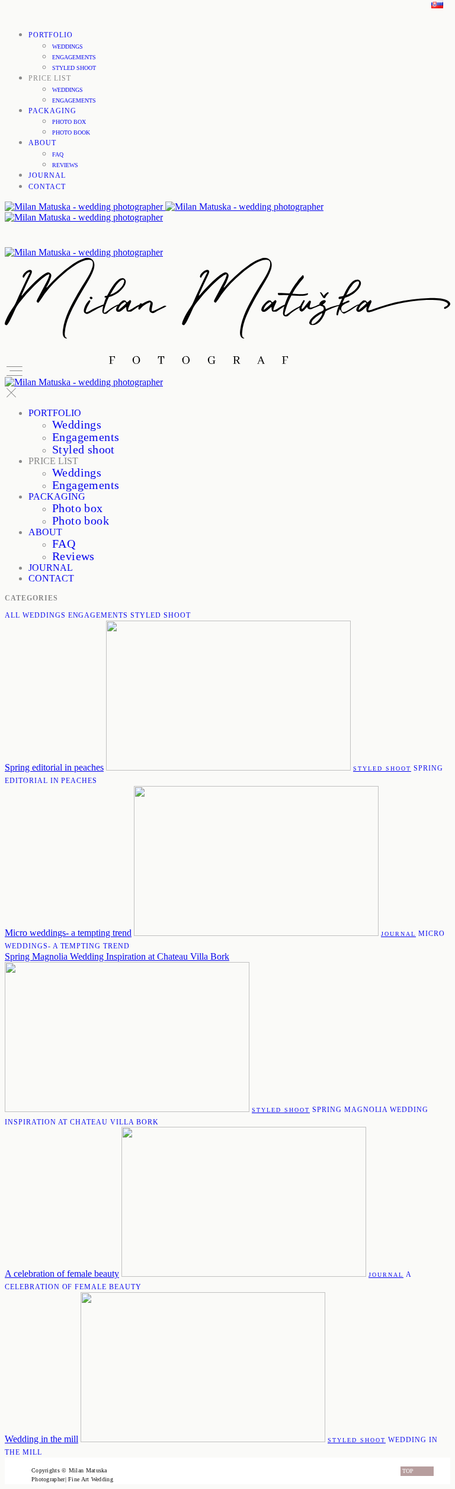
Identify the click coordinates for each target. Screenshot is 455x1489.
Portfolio (50, 35)
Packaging (52, 111)
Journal (47, 175)
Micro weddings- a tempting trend (68, 933)
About (42, 143)
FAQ (57, 154)
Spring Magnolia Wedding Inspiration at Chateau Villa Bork (117, 956)
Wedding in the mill (41, 1439)
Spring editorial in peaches (54, 767)
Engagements (74, 57)
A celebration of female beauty (62, 1273)
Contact (47, 187)
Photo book (71, 132)
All (12, 615)
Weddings (67, 46)
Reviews (65, 165)
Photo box (69, 122)
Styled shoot (74, 68)
